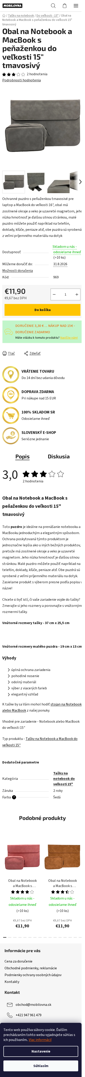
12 (65, 937)
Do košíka (42, 309)
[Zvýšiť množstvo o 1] (76, 294)
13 (70, 937)
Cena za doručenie (18, 961)
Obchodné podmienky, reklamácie (31, 968)
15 (80, 937)
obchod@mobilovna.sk (33, 1004)
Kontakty (12, 981)
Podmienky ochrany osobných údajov (33, 974)
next (80, 859)
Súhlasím (41, 1065)
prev (4, 859)
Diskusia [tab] (59, 456)
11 (60, 937)
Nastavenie (41, 1051)
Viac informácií (40, 1039)
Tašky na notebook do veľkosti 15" (64, 779)
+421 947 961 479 (28, 1015)
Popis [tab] (22, 456)
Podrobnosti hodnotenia (21, 80)
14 (75, 937)
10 (55, 937)
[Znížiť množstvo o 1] (54, 294)
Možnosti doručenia (17, 270)
